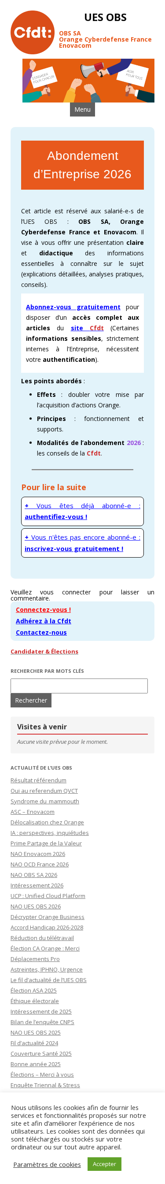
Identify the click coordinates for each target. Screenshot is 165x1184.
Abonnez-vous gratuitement (73, 307)
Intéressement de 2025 (41, 1011)
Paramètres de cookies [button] (47, 1164)
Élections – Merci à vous (42, 1074)
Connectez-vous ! (43, 609)
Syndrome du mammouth (45, 801)
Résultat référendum (38, 780)
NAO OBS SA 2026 (34, 875)
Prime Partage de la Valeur (46, 843)
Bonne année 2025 (36, 1064)
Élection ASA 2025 (34, 990)
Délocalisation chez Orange (47, 822)
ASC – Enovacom (33, 812)
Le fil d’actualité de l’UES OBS (49, 980)
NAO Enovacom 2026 (38, 854)
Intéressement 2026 (37, 885)
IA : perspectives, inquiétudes (50, 833)
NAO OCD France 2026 (40, 864)
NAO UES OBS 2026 (36, 906)
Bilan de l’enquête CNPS (42, 1022)
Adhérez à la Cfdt (43, 621)
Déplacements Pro (35, 959)
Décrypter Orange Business (47, 917)
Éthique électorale (35, 1001)
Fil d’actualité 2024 (34, 1043)
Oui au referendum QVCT (44, 791)
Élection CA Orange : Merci (45, 948)
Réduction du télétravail (42, 938)
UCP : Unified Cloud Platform (48, 896)
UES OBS (105, 17)
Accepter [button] (104, 1164)
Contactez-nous (41, 632)
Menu (82, 109)
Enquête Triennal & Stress (45, 1085)
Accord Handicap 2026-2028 (47, 927)
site (87, 328)
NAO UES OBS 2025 (36, 1032)
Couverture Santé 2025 (41, 1053)
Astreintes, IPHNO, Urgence (47, 969)
